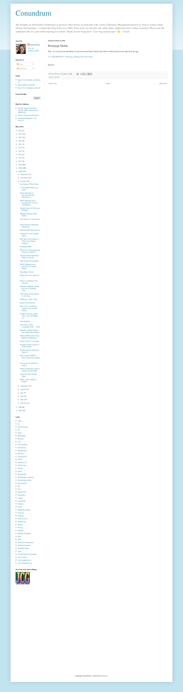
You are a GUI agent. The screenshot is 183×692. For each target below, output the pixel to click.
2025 (20, 134)
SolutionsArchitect (24, 545)
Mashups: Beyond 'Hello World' (28, 214)
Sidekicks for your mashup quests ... (29, 234)
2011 (20, 161)
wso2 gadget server (24, 560)
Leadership (22, 501)
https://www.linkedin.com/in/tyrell (29, 81)
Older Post (163, 83)
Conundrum (33, 13)
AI (19, 424)
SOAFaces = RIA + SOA (28, 299)
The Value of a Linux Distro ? (30, 220)
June (22, 396)
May (22, 399)
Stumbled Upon (23, 548)
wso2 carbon (22, 557)
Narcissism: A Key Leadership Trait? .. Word (30, 325)
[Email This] (81, 74)
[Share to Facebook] (89, 74)
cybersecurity (22, 444)
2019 (20, 147)
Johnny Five (22, 492)
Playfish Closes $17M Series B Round (30, 209)
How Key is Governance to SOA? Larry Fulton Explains (29, 241)
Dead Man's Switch (26, 272)
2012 (20, 158)
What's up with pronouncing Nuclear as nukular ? (30, 251)
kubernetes (21, 495)
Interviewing (22, 483)
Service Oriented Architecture (28, 115)
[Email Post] (77, 74)
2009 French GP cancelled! (29, 261)
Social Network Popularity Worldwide (29, 225)
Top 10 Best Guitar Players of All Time (29, 295)
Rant (19, 536)
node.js (20, 524)
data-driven (22, 447)
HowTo (20, 468)
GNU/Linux (22, 465)
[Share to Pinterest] (91, 74)
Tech (19, 551)
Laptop (20, 498)
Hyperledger (22, 474)
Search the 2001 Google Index (28, 375)
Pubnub (20, 530)
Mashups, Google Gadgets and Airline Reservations (29, 331)
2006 (20, 407)
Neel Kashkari (25, 321)
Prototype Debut (25, 246)
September (24, 386)
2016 (20, 154)
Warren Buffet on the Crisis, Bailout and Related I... (30, 336)
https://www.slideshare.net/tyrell (29, 88)
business (21, 438)
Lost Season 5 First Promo (29, 184)
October (23, 181)
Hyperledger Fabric (24, 480)
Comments (23, 68)
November (24, 177)
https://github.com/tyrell (26, 85)
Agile (20, 421)
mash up (21, 513)
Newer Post (53, 83)
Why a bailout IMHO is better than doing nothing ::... (30, 357)
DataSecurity (22, 450)
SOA (19, 539)
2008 (20, 171)
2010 (20, 164)
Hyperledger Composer (26, 477)
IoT (19, 486)
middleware (22, 521)
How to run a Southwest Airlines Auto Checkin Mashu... (29, 308)
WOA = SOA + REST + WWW (28, 380)
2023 (20, 141)
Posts (21, 64)
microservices (22, 518)
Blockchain (22, 435)
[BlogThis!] (84, 74)
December (24, 174)
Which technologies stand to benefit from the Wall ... (30, 369)
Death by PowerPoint (27, 303)
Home (108, 83)
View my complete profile (33, 49)
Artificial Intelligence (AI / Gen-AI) (27, 119)
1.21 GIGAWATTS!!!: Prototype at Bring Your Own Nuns (70, 56)
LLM (20, 507)
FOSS (20, 459)
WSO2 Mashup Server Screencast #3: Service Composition (29, 202)
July (22, 393)
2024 (20, 137)
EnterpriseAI (22, 456)
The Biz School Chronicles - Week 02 (30, 351)
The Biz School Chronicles (27, 554)
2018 (20, 151)
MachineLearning (24, 510)
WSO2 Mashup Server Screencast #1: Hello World (28, 266)
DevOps (20, 453)
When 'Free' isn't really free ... (29, 276)
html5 (20, 471)
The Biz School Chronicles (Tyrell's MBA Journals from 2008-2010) (28, 110)
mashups (21, 516)
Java (19, 489)
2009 (20, 168)
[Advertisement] (28, 626)
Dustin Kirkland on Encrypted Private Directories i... (27, 195)
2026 (20, 130)
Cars (19, 441)
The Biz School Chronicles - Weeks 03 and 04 (30, 256)
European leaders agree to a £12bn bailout (29, 345)
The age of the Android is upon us (29, 364)
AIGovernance (23, 427)
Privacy (20, 527)
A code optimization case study (29, 188)
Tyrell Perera (35, 45)
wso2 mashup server (25, 563)
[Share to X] (86, 74)
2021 (20, 144)
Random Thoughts (24, 533)
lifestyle (57, 77)
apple (20, 433)
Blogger (105, 676)
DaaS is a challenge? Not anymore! (28, 282)
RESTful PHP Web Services (30, 230)
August (23, 389)
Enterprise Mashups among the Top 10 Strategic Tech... (29, 288)
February (23, 403)
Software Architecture (25, 542)
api (19, 430)
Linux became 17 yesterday (29, 341)
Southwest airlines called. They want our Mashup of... (29, 316)
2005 (20, 410)
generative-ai (22, 462)
